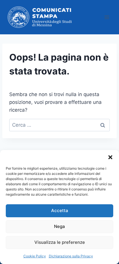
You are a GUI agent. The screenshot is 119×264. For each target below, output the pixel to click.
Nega (59, 226)
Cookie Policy (34, 256)
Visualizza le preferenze (59, 242)
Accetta (59, 210)
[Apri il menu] (106, 17)
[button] (110, 157)
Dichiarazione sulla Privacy (71, 256)
